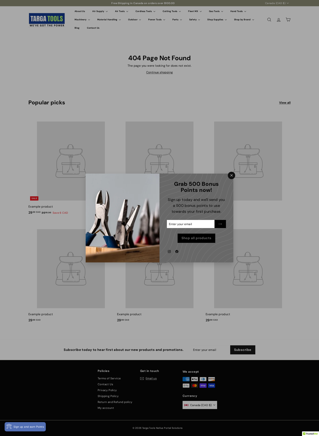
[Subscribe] (220, 224)
